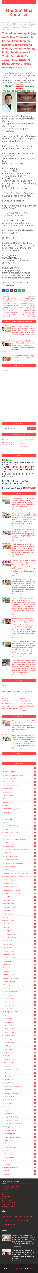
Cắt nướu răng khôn (19, 778)
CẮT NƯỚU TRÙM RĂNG (9, 709)
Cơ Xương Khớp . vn (8, 445)
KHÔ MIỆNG (19, 829)
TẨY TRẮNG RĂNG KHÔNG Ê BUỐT (19, 934)
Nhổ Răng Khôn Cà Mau (19, 856)
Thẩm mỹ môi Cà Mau (19, 941)
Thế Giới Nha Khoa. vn (19, 958)
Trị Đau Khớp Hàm (19, 1005)
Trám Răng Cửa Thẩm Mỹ (19, 978)
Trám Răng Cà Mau (19, 975)
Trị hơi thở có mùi (19, 1029)
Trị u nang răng (19, 1140)
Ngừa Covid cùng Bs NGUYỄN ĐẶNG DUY (19, 839)
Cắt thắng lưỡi (19, 789)
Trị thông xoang (19, 1127)
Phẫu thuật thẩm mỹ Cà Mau (19, 887)
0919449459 (24, 1220)
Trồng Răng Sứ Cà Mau (19, 1147)
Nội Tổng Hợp (7, 1195)
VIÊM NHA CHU (19, 1161)
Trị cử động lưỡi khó (19, 995)
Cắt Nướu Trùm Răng (19, 782)
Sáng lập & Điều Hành (9, 1189)
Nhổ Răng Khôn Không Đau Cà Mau (19, 863)
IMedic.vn (23, 698)
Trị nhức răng (19, 1066)
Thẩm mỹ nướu (19, 944)
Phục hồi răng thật (19, 904)
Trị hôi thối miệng (19, 1022)
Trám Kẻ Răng (19, 971)
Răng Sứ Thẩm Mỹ (19, 920)
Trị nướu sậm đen (19, 1096)
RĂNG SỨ (19, 917)
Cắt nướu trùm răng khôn (19, 785)
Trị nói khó (19, 1073)
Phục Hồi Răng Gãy (19, 900)
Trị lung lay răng (19, 1046)
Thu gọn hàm (19, 968)
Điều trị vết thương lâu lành (19, 809)
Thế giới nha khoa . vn (9, 442)
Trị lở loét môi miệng (19, 1042)
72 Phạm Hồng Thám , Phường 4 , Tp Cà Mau (17, 1216)
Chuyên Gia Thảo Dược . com (12, 1203)
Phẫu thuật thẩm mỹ (19, 883)
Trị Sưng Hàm (19, 1110)
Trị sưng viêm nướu (19, 1113)
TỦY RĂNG (19, 1151)
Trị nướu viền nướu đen (19, 1100)
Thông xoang (19, 964)
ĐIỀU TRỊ (19, 805)
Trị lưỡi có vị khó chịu (19, 1049)
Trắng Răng (19, 985)
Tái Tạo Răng (19, 927)
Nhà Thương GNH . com (10, 1207)
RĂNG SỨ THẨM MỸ (26, 704)
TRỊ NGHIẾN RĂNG (19, 1063)
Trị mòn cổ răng (19, 1052)
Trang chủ (5, 22)
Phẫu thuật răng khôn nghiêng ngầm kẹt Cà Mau (19, 876)
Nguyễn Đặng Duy (8, 68)
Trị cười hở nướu (19, 998)
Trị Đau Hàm (19, 1002)
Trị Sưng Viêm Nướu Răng (19, 1117)
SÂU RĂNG (19, 924)
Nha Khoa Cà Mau (19, 843)
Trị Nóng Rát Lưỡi (19, 1079)
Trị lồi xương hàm (19, 1039)
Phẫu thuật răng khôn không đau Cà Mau (19, 873)
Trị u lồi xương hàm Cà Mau (19, 1137)
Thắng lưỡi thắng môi (19, 937)
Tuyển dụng (23, 447)
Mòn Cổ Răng (19, 836)
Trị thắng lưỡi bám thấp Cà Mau (19, 1123)
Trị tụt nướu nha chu (19, 1130)
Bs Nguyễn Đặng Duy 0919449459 (19, 775)
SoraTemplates (15, 1268)
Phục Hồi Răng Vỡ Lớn (19, 907)
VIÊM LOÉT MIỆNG (19, 1157)
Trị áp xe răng (19, 988)
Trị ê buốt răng (19, 1008)
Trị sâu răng (19, 1107)
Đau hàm (19, 799)
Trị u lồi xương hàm (19, 1134)
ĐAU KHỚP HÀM (19, 802)
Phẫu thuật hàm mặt (19, 866)
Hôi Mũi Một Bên (19, 819)
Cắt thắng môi (19, 792)
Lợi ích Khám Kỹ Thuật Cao (26, 440)
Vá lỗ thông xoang (19, 1154)
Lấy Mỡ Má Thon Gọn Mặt (19, 833)
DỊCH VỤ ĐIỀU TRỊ (25, 701)
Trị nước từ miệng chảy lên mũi (19, 1086)
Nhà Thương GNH (19, 846)
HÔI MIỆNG (23, 711)
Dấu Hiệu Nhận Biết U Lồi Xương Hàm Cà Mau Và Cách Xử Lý (22, 357)
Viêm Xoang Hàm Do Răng (19, 1167)
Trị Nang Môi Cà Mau (19, 1059)
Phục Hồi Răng (19, 897)
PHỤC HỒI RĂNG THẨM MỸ (27, 707)
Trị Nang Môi (19, 1056)
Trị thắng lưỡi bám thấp (19, 1120)
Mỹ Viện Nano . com (26, 444)
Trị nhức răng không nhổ (19, 1069)
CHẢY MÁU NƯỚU (19, 795)
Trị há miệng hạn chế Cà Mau (19, 1012)
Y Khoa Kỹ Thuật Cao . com (11, 1205)
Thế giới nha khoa (19, 951)
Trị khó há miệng (19, 1035)
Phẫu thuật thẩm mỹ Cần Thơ (19, 890)
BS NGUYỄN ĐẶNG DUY (10, 1187)
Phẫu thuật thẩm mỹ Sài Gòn (19, 893)
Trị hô (19, 1015)
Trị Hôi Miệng (19, 1019)
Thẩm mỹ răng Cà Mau (19, 948)
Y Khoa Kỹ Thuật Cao (19, 1174)
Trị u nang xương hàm (19, 1144)
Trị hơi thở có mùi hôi (19, 1032)
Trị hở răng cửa (19, 1025)
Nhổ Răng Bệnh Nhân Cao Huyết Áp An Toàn (19, 849)
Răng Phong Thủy (19, 914)
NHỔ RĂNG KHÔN (7, 704)
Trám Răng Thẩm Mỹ (19, 981)
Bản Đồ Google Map (9, 1224)
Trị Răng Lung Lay (19, 1103)
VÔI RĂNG (19, 1171)
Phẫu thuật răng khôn (19, 870)
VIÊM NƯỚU (19, 1164)
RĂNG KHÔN (19, 910)
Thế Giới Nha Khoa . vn (19, 12)
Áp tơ (19, 768)
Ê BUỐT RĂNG (19, 812)
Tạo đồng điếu (19, 931)
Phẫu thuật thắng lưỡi (19, 880)
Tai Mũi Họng (6, 1193)
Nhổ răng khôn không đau (19, 860)
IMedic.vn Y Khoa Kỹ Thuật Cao (19, 826)
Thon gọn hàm (19, 961)
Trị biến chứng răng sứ (19, 992)
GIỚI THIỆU (5, 701)
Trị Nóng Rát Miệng (19, 1083)
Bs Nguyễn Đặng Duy (19, 772)
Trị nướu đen (19, 1090)
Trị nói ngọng (19, 1076)
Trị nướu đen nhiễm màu (19, 1093)
